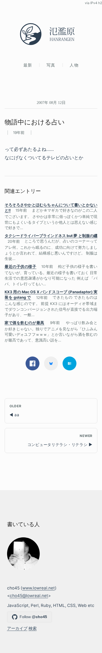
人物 (74, 65)
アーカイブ (17, 628)
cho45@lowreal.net (29, 595)
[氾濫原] (51, 34)
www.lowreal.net (38, 588)
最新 (27, 65)
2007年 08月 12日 (51, 102)
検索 (33, 628)
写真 (51, 65)
